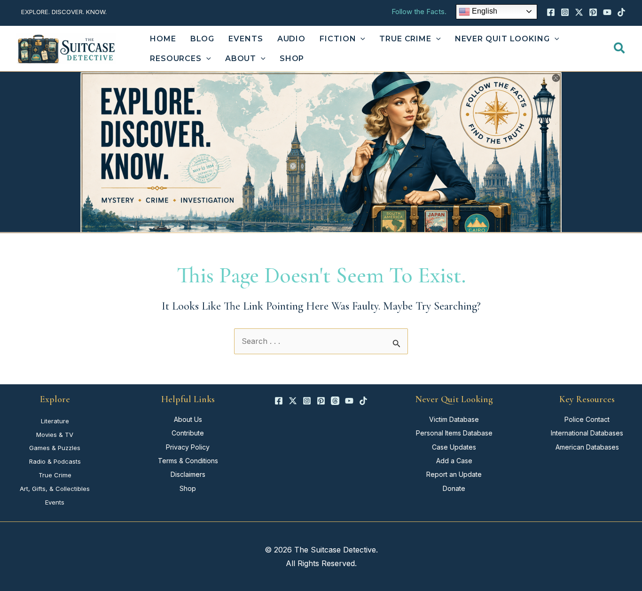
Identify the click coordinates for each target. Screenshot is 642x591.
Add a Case (454, 461)
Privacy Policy (188, 447)
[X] (293, 401)
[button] (360, 39)
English (483, 11)
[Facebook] (551, 12)
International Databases (587, 433)
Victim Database (454, 419)
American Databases (587, 447)
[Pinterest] (593, 12)
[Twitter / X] (579, 12)
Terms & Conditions (188, 461)
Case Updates (454, 447)
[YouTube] (607, 12)
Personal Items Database (454, 433)
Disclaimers (188, 474)
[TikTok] (621, 12)
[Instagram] (565, 12)
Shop (188, 488)
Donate (454, 488)
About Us (188, 419)
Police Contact (587, 419)
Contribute (188, 433)
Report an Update (454, 474)
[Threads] (335, 401)
